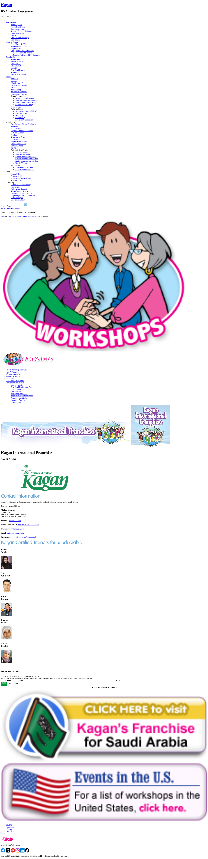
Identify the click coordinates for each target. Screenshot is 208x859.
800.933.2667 (26, 845)
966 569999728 (15, 521)
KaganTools (15, 59)
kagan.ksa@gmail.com (15, 533)
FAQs (13, 87)
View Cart (5, 208)
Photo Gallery (16, 90)
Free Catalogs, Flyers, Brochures (23, 124)
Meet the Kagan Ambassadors (26, 100)
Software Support (17, 133)
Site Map (14, 148)
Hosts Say (19, 115)
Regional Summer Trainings (21, 31)
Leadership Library (18, 200)
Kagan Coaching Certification (26, 161)
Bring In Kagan (12, 42)
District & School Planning (21, 185)
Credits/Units (16, 402)
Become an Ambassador (24, 98)
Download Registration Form (22, 387)
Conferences (15, 40)
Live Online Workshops (20, 38)
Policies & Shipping (18, 74)
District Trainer (21, 163)
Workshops (12, 216)
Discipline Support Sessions (21, 53)
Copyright (14, 139)
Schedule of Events (18, 27)
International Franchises (24, 167)
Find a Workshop (12, 23)
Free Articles (15, 174)
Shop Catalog (16, 64)
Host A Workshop (12, 372)
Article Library (16, 180)
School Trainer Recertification (26, 159)
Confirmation (16, 389)
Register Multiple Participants (22, 396)
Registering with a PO (19, 394)
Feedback (14, 135)
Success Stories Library (24, 105)
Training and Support (19, 189)
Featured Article (17, 176)
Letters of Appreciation (24, 120)
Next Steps (15, 187)
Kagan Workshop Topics (20, 46)
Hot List (14, 68)
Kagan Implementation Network (23, 195)
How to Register (17, 385)
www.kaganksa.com (16, 529)
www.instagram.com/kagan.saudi (23, 537)
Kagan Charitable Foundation (22, 131)
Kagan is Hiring (17, 146)
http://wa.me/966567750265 (28, 525)
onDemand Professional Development (25, 55)
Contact (13, 81)
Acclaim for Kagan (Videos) (26, 111)
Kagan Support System (19, 191)
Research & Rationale (19, 92)
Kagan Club (15, 72)
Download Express (18, 70)
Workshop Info (16, 25)
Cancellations (16, 391)
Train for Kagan (21, 152)
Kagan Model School (19, 141)
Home (3, 216)
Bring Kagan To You (18, 44)
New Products (16, 66)
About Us (14, 79)
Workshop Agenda (18, 400)
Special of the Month (18, 61)
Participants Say (21, 113)
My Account (15, 208)
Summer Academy (18, 29)
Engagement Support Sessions (22, 51)
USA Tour (15, 35)
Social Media (16, 107)
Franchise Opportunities (24, 170)
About (8, 77)
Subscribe (14, 126)
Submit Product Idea (18, 144)
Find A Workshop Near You (16, 370)
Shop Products (11, 57)
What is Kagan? (17, 83)
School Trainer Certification (25, 157)
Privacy (9, 825)
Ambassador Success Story (25, 103)
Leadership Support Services (21, 193)
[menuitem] (106, 20)
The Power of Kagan (19, 85)
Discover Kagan (17, 198)
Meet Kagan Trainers (19, 94)
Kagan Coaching (17, 48)
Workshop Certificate (19, 398)
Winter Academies (17, 33)
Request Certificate (18, 137)
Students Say (20, 118)
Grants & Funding (17, 128)
